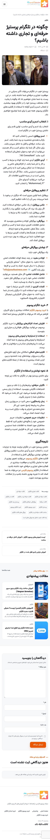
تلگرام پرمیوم (32, 458)
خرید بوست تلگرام (42, 815)
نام (44, 702)
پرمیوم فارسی (27, 470)
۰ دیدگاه (43, 50)
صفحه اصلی (44, 811)
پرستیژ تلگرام (43, 507)
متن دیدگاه (42, 667)
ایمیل (44, 714)
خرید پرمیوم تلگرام (38, 310)
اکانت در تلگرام (10, 497)
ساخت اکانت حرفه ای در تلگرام (38, 512)
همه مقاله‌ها (6, 570)
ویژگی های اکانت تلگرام (18, 512)
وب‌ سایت (43, 725)
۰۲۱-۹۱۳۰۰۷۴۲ (41, 824)
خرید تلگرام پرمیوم (15, 507)
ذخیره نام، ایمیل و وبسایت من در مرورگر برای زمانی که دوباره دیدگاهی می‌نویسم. (25, 737)
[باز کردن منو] (4, 4)
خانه (47, 15)
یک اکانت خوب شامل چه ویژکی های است (35, 518)
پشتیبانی (35, 811)
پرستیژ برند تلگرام (14, 502)
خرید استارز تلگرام (10, 811)
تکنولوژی (30, 585)
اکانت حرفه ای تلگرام (41, 497)
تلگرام (46, 20)
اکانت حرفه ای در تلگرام (24, 497)
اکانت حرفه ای (21, 491)
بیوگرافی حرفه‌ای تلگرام (29, 502)
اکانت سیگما (43, 502)
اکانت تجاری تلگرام (33, 491)
